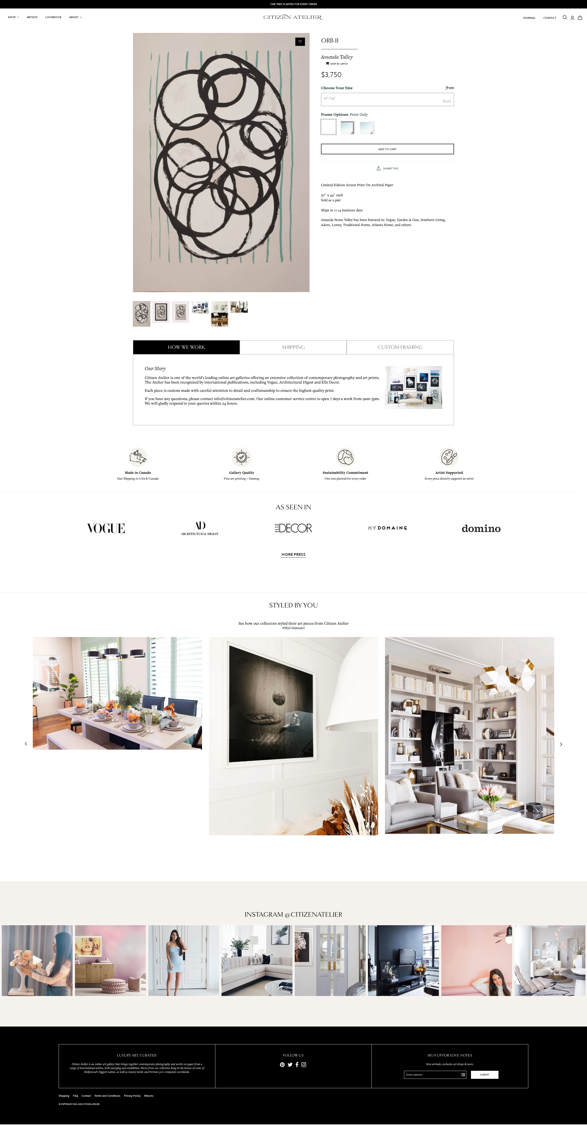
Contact (550, 18)
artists (32, 17)
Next (559, 744)
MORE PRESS (293, 554)
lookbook (53, 17)
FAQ (75, 1096)
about (74, 17)
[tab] (186, 347)
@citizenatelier (313, 915)
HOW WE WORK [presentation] (186, 347)
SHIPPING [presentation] (293, 347)
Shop (12, 17)
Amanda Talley (337, 57)
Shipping (64, 1096)
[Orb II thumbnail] (141, 313)
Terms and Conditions (107, 1096)
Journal (529, 18)
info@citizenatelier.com (234, 398)
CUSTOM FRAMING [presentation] (400, 347)
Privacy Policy (132, 1096)
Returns (148, 1096)
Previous (27, 744)
